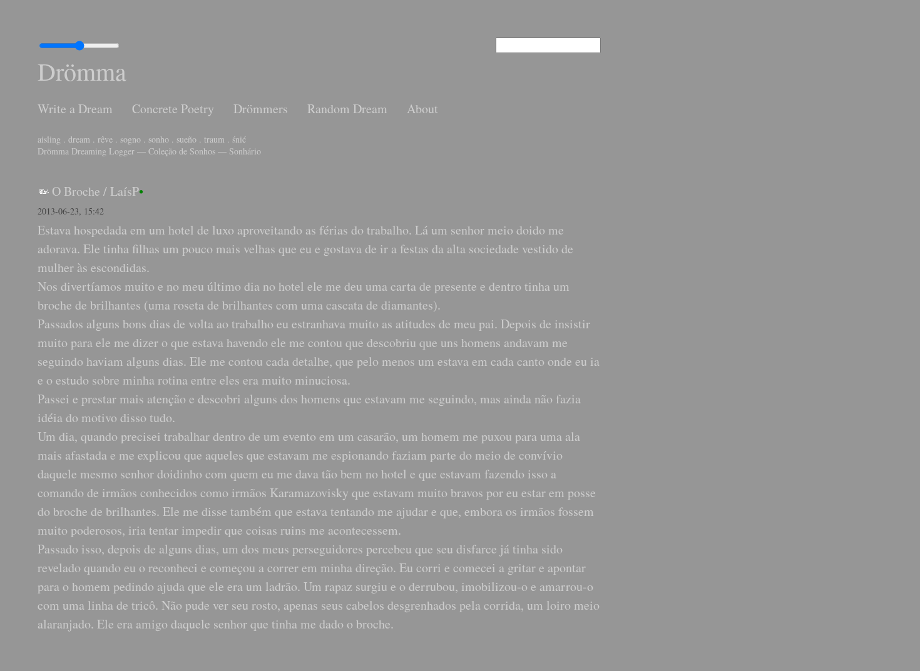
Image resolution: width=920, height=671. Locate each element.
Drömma (82, 71)
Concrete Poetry (173, 108)
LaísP (124, 191)
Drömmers (260, 108)
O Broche (76, 191)
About (422, 108)
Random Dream (347, 108)
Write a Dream (75, 108)
